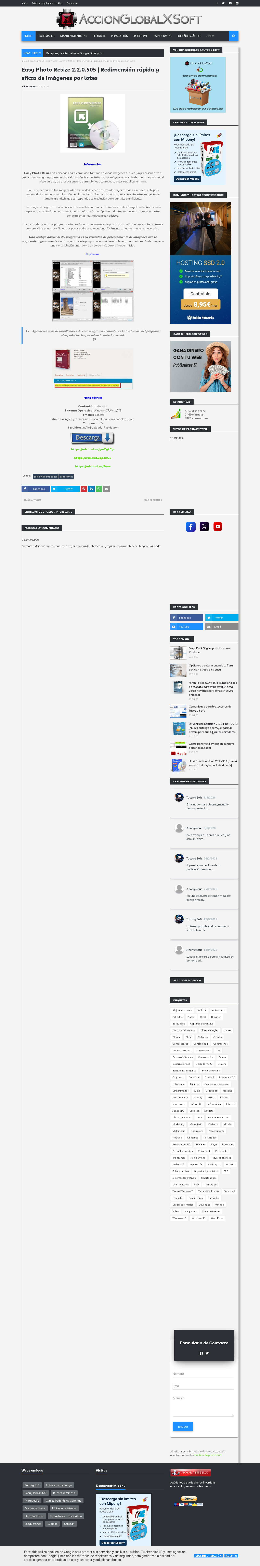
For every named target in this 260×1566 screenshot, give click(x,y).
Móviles (228, 1124)
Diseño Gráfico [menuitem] (189, 36)
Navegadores (216, 1130)
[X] (204, 532)
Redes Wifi (178, 1164)
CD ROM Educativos (183, 1030)
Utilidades (204, 1204)
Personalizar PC (181, 1144)
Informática (214, 1104)
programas (36, 60)
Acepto (231, 1555)
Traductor (178, 1197)
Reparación (196, 1164)
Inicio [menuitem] (28, 36)
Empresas (177, 1077)
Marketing (178, 1124)
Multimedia (178, 1130)
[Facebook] (190, 532)
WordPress (217, 1218)
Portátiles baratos (182, 1151)
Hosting (198, 1097)
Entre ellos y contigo (59, 1485)
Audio (191, 1016)
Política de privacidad (208, 1455)
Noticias (177, 1137)
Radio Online (198, 1157)
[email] (236, 3)
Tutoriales (213, 1197)
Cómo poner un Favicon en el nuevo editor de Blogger (211, 746)
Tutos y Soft (194, 797)
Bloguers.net (33, 1524)
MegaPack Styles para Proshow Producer (209, 650)
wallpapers (190, 1211)
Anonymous (194, 828)
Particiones (210, 1137)
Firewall (209, 1077)
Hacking (227, 1090)
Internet (230, 1104)
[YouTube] (217, 532)
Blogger (216, 1016)
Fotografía (178, 1083)
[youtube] (230, 3)
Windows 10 (179, 1218)
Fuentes (194, 1083)
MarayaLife (32, 1500)
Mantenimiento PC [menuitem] (73, 36)
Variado (219, 1204)
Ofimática (192, 1137)
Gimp (197, 1090)
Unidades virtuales (182, 1204)
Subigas (52, 1524)
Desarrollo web (181, 1063)
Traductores (196, 1197)
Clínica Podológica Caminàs (63, 1500)
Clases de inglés (209, 1030)
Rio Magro (214, 1164)
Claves (227, 1030)
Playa (213, 1144)
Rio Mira (230, 1164)
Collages (203, 1037)
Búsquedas (178, 1023)
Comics (217, 1037)
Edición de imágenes (45, 476)
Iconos (224, 1097)
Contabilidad (200, 1043)
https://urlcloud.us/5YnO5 (92, 458)
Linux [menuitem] (210, 36)
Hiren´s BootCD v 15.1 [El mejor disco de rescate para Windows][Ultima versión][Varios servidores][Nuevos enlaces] (213, 689)
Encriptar (194, 1077)
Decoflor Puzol (34, 1516)
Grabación (212, 1090)
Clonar (176, 1037)
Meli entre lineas (35, 1508)
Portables (227, 1144)
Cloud (189, 1037)
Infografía (196, 1104)
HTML (211, 1097)
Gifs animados (180, 1090)
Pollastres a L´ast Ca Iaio (66, 1516)
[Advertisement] (93, 669)
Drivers (222, 1063)
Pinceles (200, 1144)
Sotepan (69, 1524)
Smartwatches (180, 1184)
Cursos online (205, 1057)
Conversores (203, 1050)
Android (202, 1010)
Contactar (72, 3)
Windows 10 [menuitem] (163, 36)
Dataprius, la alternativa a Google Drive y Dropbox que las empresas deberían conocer (102, 53)
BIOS (203, 1016)
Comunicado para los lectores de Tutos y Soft (210, 708)
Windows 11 (199, 1218)
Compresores (180, 1043)
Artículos (177, 1016)
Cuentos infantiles (182, 1057)
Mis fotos (213, 1124)
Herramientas (180, 1097)
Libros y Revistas (181, 1117)
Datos (222, 1057)
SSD (196, 1184)
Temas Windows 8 (208, 1191)
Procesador (222, 1151)
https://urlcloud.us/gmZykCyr (93, 449)
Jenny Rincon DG (35, 1493)
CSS (218, 1050)
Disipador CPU (204, 1063)
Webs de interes (211, 1211)
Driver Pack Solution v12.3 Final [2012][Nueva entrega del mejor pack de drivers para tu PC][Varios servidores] (213, 728)
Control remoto (181, 1050)
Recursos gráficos (221, 1157)
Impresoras (178, 1104)
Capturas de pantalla (201, 1023)
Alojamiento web (182, 1010)
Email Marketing (211, 1070)
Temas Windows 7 (182, 1191)
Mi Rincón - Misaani (64, 1508)
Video (175, 1211)
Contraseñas (220, 1043)
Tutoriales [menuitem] (46, 36)
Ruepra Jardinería (64, 1493)
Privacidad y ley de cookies (47, 3)
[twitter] (223, 3)
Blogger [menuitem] (99, 36)
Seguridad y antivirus (206, 1171)
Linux (199, 1117)
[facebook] (217, 3)
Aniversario (218, 1010)
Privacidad (204, 1151)
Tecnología (210, 1184)
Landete (208, 1110)
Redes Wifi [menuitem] (141, 36)
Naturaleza (197, 1130)
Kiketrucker (29, 86)
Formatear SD (227, 1077)
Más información (208, 1555)
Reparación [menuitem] (119, 36)
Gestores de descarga (216, 1083)
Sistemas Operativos (184, 1177)
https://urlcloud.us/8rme (93, 466)
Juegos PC (178, 1110)
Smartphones (208, 1177)
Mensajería (196, 1124)
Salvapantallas (180, 1171)
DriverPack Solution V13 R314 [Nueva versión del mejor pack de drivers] (213, 763)
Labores (194, 1110)
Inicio (25, 3)
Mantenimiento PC (218, 1117)
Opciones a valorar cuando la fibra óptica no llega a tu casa (211, 667)
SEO (226, 1171)
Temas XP (229, 1191)
